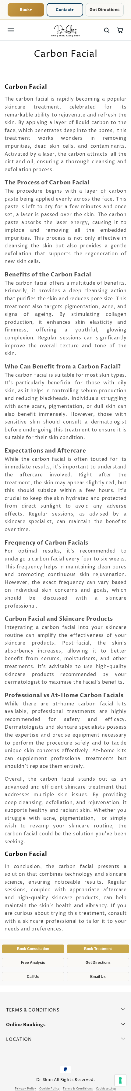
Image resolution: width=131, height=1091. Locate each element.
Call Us (33, 977)
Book (26, 9)
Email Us (98, 977)
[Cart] (120, 30)
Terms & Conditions (78, 1088)
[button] (11, 30)
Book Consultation (33, 949)
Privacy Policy (25, 1088)
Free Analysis (33, 962)
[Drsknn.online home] (65, 30)
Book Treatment (98, 949)
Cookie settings (106, 1088)
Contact (65, 9)
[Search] (106, 30)
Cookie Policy (49, 1088)
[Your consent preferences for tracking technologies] (120, 1080)
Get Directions (105, 9)
